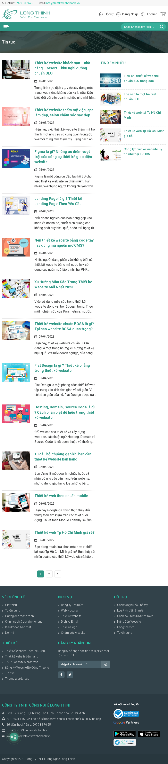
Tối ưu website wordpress (21, 662)
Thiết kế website (71, 616)
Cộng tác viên (125, 627)
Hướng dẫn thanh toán (19, 616)
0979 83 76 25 (42, 724)
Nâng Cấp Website (129, 621)
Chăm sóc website (73, 632)
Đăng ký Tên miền (72, 605)
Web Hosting (69, 610)
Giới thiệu (11, 605)
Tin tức (9, 673)
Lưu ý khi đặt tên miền (130, 610)
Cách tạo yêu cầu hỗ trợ (132, 605)
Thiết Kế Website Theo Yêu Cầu (25, 651)
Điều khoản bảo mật (18, 627)
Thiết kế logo (69, 627)
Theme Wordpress (17, 678)
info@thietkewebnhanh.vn (62, 3)
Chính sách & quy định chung (23, 621)
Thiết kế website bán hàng (21, 656)
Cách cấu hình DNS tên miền (135, 616)
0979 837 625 (24, 3)
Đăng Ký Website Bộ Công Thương (27, 667)
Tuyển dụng (12, 610)
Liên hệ (9, 632)
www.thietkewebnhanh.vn (34, 736)
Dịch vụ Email (69, 621)
